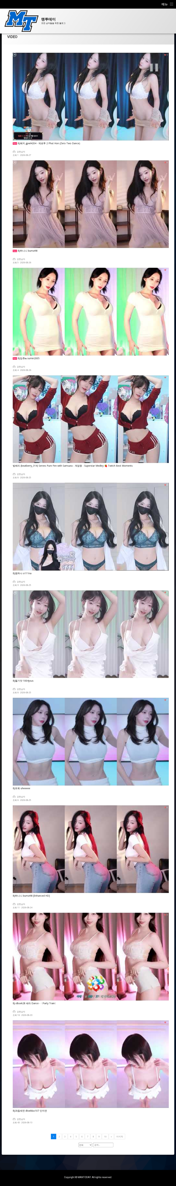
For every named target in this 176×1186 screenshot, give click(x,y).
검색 (15, 1146)
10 (105, 1136)
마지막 (119, 1136)
